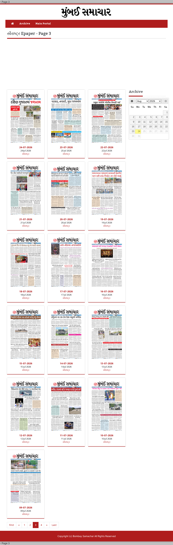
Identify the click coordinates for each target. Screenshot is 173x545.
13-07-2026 (106, 363)
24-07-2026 (25, 147)
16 (133, 126)
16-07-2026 (106, 291)
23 (133, 131)
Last (54, 525)
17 (139, 126)
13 (156, 122)
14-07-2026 (66, 363)
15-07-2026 (25, 363)
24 (139, 131)
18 (144, 126)
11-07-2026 (66, 435)
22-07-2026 (106, 147)
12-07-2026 (25, 435)
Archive (24, 23)
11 (144, 122)
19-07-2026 (106, 219)
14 (161, 122)
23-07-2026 (66, 147)
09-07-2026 (25, 507)
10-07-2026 (106, 435)
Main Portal (43, 23)
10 (139, 122)
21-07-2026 (25, 219)
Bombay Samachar (83, 536)
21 (161, 126)
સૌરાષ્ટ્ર (25, 153)
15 (166, 122)
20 (156, 126)
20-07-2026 (66, 219)
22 (166, 126)
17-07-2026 (66, 291)
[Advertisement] (86, 64)
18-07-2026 (25, 291)
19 (150, 126)
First (11, 525)
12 (150, 122)
